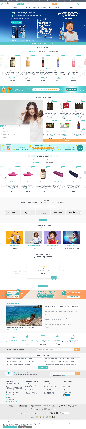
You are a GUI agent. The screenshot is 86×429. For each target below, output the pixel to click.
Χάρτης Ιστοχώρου (57, 420)
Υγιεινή (38, 7)
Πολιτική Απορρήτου (35, 420)
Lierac (23, 413)
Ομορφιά (15, 7)
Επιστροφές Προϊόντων (30, 386)
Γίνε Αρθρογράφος (67, 392)
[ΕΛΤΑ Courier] (31, 409)
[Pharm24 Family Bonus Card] (43, 293)
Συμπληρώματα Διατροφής (21, 7)
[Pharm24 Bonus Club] (43, 147)
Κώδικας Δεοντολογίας (48, 420)
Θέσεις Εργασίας (66, 386)
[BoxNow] (45, 409)
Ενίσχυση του (53, 0)
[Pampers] (43, 212)
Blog (64, 389)
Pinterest (13, 401)
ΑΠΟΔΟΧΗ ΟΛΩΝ (10, 427)
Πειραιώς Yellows (47, 390)
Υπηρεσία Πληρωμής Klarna (49, 393)
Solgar (29, 413)
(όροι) (64, 375)
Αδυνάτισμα (57, 7)
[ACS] (55, 409)
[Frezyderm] (58, 212)
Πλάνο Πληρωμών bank (49, 392)
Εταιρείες (71, 7)
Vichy (44, 413)
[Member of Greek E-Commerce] (52, 413)
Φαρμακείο (51, 7)
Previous (1, 25)
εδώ (25, 425)
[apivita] (12, 212)
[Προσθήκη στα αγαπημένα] (15, 70)
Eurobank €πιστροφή (48, 389)
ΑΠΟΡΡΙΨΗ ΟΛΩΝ (25, 427)
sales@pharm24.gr (12, 397)
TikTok (10, 401)
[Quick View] (10, 70)
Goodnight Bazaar (53, 51)
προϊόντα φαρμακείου (17, 387)
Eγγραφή (77, 373)
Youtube (11, 401)
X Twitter (15, 401)
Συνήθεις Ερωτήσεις (29, 389)
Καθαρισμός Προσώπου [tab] (9, 134)
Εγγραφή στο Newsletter (30, 392)
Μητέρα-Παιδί (44, 7)
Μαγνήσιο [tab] (5, 128)
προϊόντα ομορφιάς (10, 389)
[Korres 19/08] (43, 25)
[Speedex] (41, 409)
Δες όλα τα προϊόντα (64, 140)
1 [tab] (41, 82)
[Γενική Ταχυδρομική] (35, 409)
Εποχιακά (34, 7)
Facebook (6, 401)
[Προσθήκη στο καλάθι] (12, 70)
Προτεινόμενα (31, 51)
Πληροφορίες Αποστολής (30, 385)
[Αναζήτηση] (54, 4)
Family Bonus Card (48, 385)
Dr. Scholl (33, 413)
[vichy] (28, 212)
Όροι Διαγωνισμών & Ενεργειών (31, 393)
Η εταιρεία (65, 383)
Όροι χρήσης (27, 420)
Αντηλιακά (28, 7)
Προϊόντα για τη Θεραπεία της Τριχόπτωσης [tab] (14, 125)
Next (84, 25)
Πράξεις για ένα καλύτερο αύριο (70, 390)
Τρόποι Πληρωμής (28, 383)
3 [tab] (44, 82)
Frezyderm (19, 413)
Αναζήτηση (77, 349)
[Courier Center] (50, 409)
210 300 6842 (11, 394)
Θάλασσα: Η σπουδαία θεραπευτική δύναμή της (20, 327)
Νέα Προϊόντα (36, 162)
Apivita (26, 413)
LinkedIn (17, 401)
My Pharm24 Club (47, 383)
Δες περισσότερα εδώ (43, 367)
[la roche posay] (73, 212)
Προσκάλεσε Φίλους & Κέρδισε (50, 386)
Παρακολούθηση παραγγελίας (75, 0)
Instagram (8, 401)
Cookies (41, 420)
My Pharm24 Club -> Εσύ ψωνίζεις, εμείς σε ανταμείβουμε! (43, 43)
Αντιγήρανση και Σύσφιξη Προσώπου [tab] (13, 140)
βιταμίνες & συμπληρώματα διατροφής (14, 388)
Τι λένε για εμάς (66, 385)
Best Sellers (42, 51)
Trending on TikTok (48, 162)
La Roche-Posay (39, 413)
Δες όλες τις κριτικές (43, 285)
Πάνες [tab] (5, 137)
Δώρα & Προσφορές (64, 7)
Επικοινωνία (27, 390)
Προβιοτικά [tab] (6, 131)
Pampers (47, 413)
